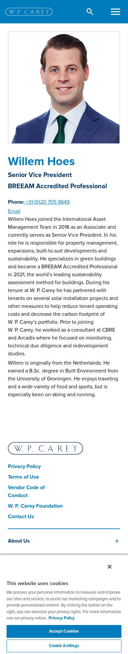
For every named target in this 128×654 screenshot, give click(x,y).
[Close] (109, 566)
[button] (90, 11)
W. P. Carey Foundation (35, 506)
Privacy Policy (24, 466)
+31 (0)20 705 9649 (47, 202)
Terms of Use (23, 477)
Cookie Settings (64, 645)
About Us (19, 541)
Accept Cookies (64, 631)
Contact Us (21, 516)
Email (14, 211)
